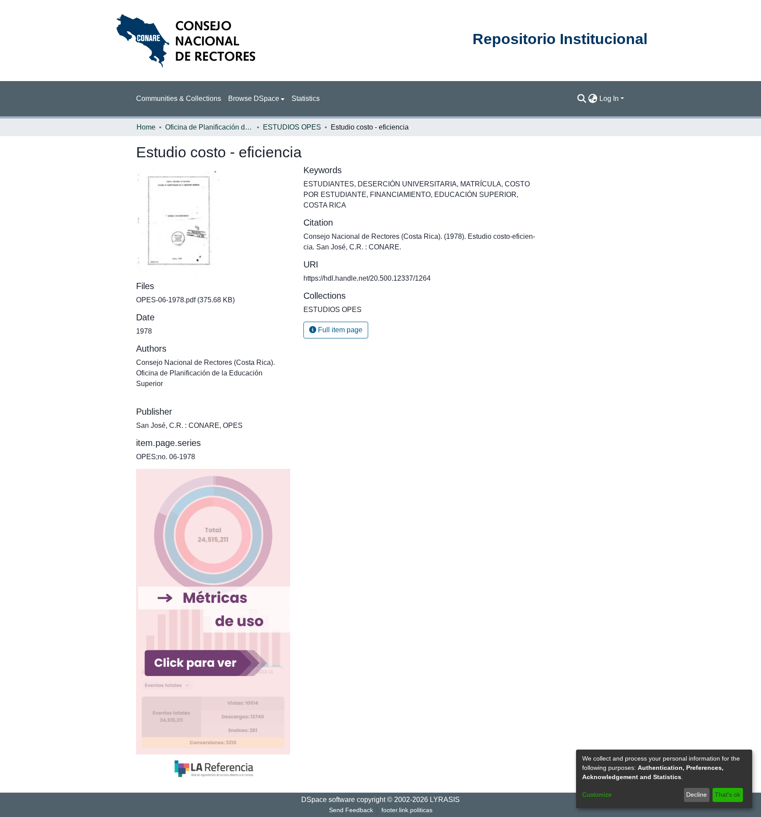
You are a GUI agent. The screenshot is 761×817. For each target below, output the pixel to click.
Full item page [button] (339, 330)
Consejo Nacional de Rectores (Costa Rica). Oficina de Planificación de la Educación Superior (205, 373)
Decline (696, 794)
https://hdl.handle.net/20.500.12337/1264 (367, 278)
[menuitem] (256, 99)
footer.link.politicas (406, 809)
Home (146, 127)
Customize (597, 794)
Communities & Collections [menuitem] (178, 98)
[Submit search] (581, 98)
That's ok (727, 794)
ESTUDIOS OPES (292, 127)
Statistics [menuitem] (306, 98)
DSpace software (328, 799)
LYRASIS (445, 799)
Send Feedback (351, 809)
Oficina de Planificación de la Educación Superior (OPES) (209, 127)
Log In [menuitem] (609, 98)
